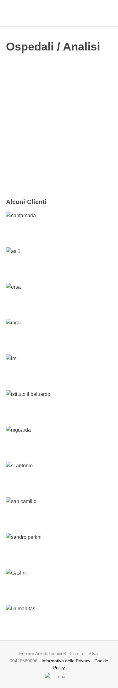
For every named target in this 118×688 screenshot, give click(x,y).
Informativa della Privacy (66, 660)
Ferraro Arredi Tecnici (59, 13)
